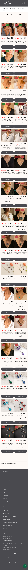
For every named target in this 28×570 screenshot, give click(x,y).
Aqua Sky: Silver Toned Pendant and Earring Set (7, 416)
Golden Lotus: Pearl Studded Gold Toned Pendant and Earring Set (7, 361)
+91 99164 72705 (7, 538)
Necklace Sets (13, 8)
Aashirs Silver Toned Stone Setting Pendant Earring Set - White (20, 443)
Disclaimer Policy (7, 519)
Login (4, 474)
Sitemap (5, 528)
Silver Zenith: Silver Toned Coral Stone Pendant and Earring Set (7, 174)
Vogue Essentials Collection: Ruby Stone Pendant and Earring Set (20, 94)
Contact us (5, 510)
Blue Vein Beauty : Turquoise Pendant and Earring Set (20, 305)
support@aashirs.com (8, 536)
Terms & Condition (7, 525)
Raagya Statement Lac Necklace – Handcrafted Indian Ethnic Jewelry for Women (21, 334)
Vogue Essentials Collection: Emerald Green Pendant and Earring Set (7, 94)
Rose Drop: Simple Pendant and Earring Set (20, 279)
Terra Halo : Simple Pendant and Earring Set (7, 304)
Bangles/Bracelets (7, 501)
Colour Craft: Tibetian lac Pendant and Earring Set (20, 225)
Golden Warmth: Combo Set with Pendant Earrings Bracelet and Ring (7, 41)
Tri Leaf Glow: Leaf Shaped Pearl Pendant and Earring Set (20, 174)
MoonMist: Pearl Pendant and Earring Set (21, 199)
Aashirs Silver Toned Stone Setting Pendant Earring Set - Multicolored (7, 443)
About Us (5, 489)
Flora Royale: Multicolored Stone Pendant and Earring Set (7, 68)
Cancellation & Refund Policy (10, 522)
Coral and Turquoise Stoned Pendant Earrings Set (20, 417)
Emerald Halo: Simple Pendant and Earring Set (7, 332)
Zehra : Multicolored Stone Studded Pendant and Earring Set (20, 253)
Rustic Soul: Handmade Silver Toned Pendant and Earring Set (21, 121)
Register (5, 477)
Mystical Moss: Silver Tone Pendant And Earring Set (7, 389)
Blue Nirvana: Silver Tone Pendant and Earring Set (21, 389)
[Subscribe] (21, 557)
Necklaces (5, 495)
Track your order (7, 481)
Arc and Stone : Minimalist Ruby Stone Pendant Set (7, 225)
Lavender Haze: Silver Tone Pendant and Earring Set (20, 361)
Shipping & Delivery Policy (9, 516)
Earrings (5, 498)
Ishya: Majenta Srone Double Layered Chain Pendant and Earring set (20, 147)
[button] (1, 3)
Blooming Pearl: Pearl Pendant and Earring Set (20, 67)
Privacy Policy (6, 513)
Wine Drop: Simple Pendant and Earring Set (7, 279)
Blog (4, 492)
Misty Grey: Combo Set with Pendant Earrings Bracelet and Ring (20, 41)
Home (6, 8)
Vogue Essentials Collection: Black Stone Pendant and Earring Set (7, 121)
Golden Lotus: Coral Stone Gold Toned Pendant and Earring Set (7, 200)
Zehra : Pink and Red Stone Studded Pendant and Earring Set (7, 253)
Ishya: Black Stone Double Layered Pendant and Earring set (7, 147)
